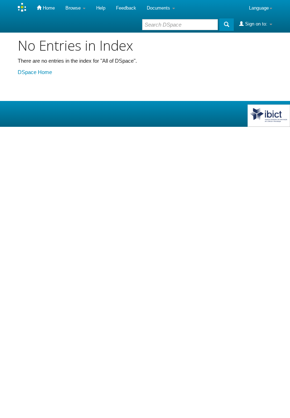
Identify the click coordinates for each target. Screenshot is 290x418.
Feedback (126, 8)
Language (259, 8)
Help (100, 8)
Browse (73, 8)
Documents (159, 8)
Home (48, 8)
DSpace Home (35, 72)
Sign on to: (256, 24)
